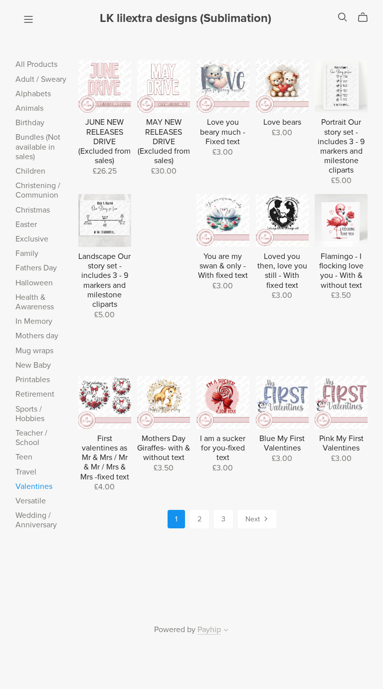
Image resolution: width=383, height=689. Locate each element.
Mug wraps (34, 351)
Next (253, 519)
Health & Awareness (34, 302)
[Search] (342, 17)
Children (30, 171)
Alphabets (33, 94)
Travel (25, 472)
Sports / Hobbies (29, 414)
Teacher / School (31, 438)
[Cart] (367, 17)
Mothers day (36, 336)
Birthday (29, 123)
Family (26, 253)
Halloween (34, 283)
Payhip (209, 630)
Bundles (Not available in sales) (37, 146)
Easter (26, 225)
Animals (29, 108)
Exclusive (31, 239)
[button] (226, 631)
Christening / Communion (37, 190)
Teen (23, 457)
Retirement (34, 394)
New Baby (33, 365)
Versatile (30, 501)
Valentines (33, 486)
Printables (32, 380)
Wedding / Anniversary (36, 520)
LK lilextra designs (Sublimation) (185, 18)
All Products (36, 64)
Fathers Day (36, 268)
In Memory (33, 321)
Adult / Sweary (40, 79)
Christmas (32, 210)
